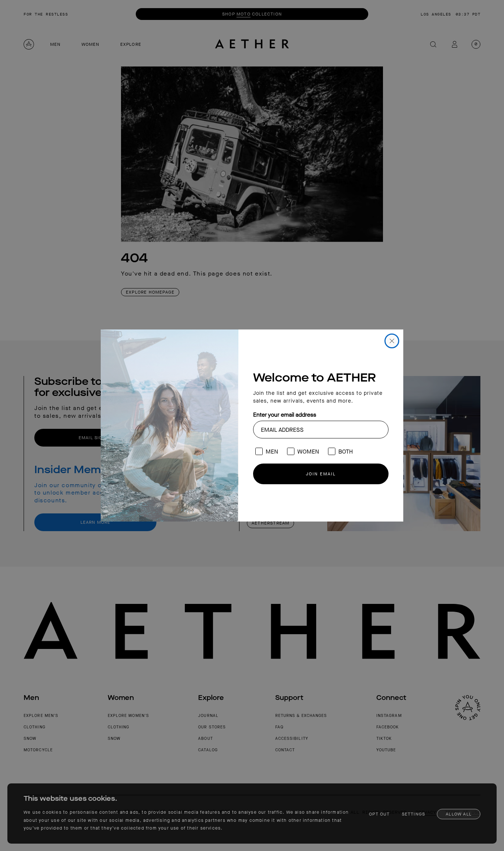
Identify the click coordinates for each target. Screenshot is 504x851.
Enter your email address (284, 414)
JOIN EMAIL (321, 474)
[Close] (391, 340)
